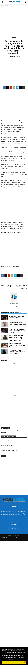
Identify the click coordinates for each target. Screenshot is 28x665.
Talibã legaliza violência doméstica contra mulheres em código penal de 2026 (17, 351)
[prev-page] (2, 357)
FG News (6, 5)
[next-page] (4, 357)
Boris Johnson (7, 266)
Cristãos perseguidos (15, 266)
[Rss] (19, 528)
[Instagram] (14, 306)
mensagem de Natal (5, 267)
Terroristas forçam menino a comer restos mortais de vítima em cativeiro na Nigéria (17, 330)
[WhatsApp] (14, 87)
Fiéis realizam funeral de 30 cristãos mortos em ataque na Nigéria (17, 345)
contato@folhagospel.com (11, 519)
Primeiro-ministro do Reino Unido (17, 267)
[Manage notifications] (25, 662)
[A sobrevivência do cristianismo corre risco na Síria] (4, 317)
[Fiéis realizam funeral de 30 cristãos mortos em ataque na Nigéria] (4, 345)
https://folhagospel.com (14, 303)
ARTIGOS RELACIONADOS (7, 312)
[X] (7, 87)
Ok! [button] (14, 662)
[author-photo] (14, 299)
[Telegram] (17, 87)
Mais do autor (18, 312)
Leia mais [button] (10, 659)
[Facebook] (4, 87)
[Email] (20, 87)
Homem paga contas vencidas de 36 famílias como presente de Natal (6, 285)
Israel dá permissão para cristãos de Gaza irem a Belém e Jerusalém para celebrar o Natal (21, 286)
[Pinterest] (11, 87)
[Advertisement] (14, 22)
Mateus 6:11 (4, 432)
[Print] (23, 87)
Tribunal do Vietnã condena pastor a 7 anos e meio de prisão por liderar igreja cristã (17, 324)
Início (2, 5)
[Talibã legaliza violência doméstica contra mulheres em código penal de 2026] (4, 351)
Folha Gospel (12, 56)
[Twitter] (15, 528)
